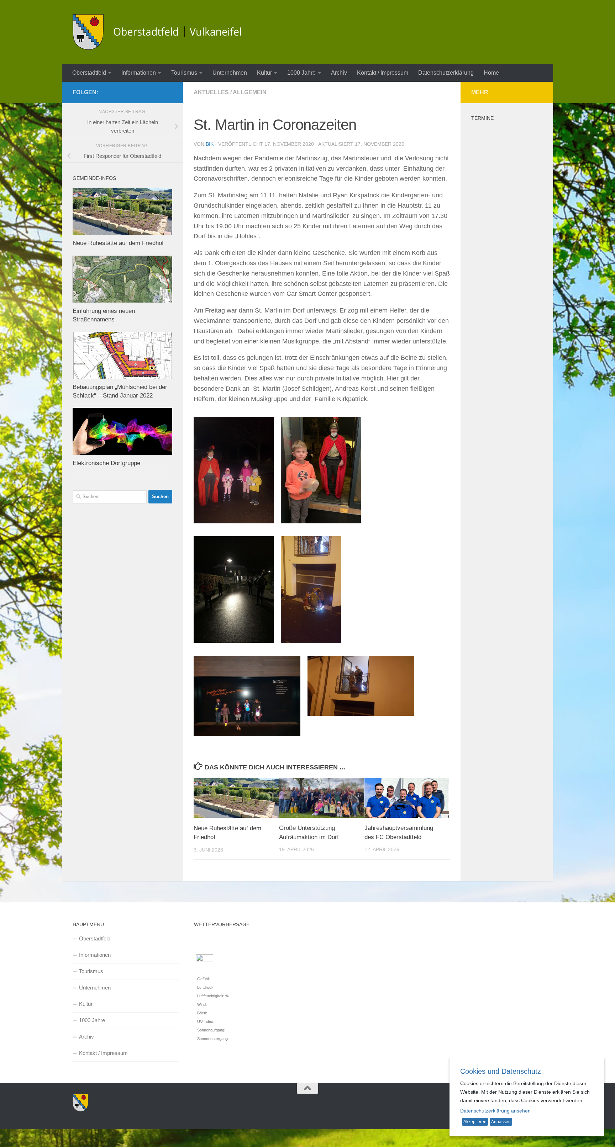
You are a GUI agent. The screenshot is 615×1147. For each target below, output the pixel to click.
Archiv (339, 73)
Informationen (138, 73)
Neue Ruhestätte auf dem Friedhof (118, 243)
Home (491, 73)
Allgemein (250, 92)
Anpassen (501, 1121)
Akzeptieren (475, 1121)
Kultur (264, 73)
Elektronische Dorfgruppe (106, 463)
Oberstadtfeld (89, 73)
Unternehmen (229, 73)
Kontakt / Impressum (382, 73)
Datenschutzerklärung (446, 73)
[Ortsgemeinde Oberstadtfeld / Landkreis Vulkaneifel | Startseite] (162, 32)
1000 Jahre (301, 73)
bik (210, 144)
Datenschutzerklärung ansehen (495, 1111)
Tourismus (184, 73)
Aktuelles (211, 92)
